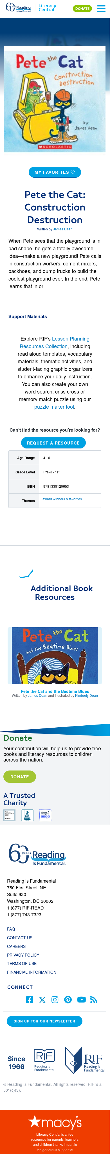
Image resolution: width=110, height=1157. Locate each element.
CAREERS (16, 946)
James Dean (63, 228)
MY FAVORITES (53, 172)
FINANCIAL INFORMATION (31, 972)
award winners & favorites (62, 498)
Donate (19, 776)
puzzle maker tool (54, 406)
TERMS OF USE (24, 963)
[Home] (22, 6)
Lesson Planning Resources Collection (54, 342)
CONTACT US (21, 937)
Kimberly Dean (86, 695)
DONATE (82, 8)
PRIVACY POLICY (23, 955)
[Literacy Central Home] (47, 6)
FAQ (11, 929)
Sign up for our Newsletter (44, 1021)
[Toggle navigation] (101, 8)
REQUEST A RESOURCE (53, 442)
